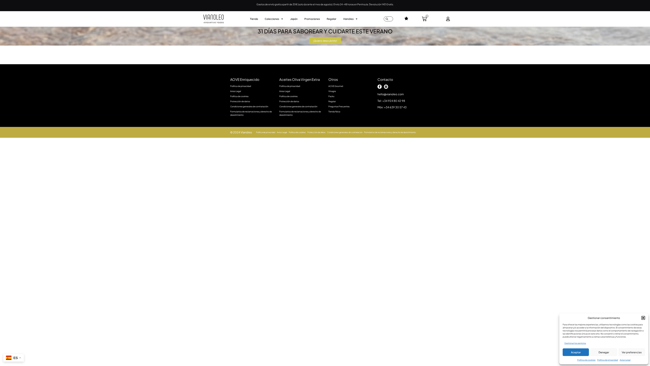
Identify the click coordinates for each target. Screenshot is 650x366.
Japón (294, 19)
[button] (643, 318)
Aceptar (576, 352)
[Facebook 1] (379, 87)
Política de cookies (586, 360)
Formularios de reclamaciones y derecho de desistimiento (251, 113)
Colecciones (272, 19)
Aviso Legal (625, 360)
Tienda (254, 19)
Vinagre (332, 91)
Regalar (331, 19)
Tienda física (334, 111)
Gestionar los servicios (575, 343)
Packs (331, 96)
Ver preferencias (632, 352)
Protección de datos (240, 101)
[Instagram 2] (386, 87)
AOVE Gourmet (335, 86)
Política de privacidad (607, 360)
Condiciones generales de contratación (249, 106)
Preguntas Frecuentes (339, 106)
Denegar (604, 352)
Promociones (312, 19)
